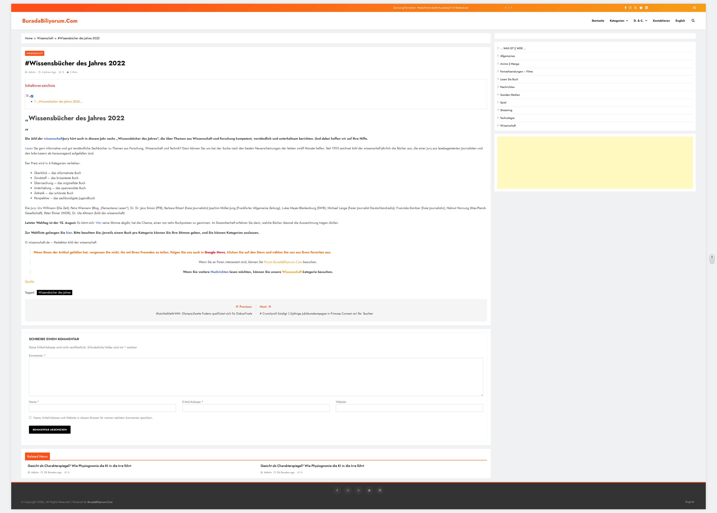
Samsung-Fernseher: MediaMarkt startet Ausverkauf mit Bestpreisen (430, 7)
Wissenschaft (34, 53)
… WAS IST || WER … (513, 48)
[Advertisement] (595, 162)
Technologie (507, 118)
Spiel (503, 102)
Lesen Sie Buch (509, 79)
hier (69, 232)
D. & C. (639, 20)
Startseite (598, 20)
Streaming (506, 110)
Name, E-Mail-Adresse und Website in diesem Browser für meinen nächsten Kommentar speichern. (93, 418)
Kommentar (37, 355)
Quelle (29, 281)
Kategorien (617, 20)
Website (341, 402)
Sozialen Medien (510, 95)
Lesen (29, 148)
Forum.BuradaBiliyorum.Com (283, 262)
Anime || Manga (509, 64)
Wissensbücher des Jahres (54, 292)
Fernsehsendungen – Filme (516, 71)
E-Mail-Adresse (192, 402)
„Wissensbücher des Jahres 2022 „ (59, 102)
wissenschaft (53, 138)
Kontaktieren (661, 20)
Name (34, 402)
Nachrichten (220, 272)
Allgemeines (507, 56)
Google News (215, 252)
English (680, 20)
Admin (32, 72)
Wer (99, 222)
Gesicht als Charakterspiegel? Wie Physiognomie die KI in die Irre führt (79, 465)
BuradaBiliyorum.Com (49, 21)
